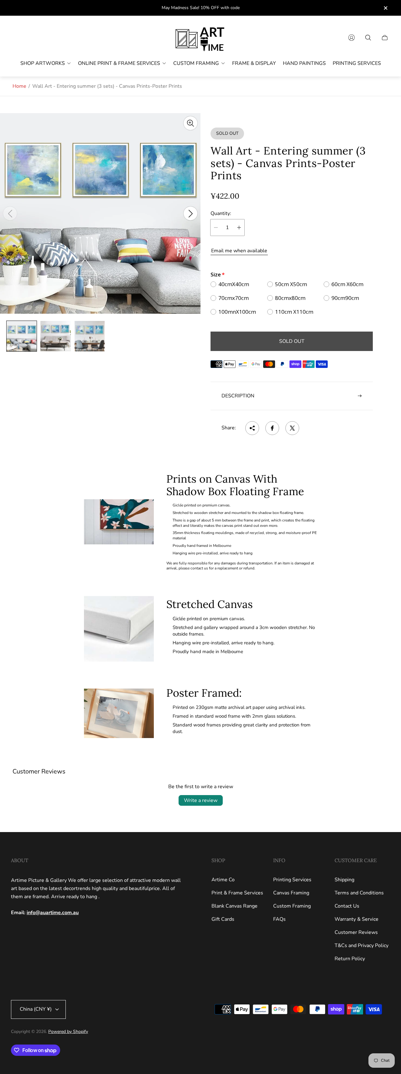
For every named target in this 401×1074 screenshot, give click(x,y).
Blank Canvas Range (234, 906)
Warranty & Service (356, 919)
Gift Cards (222, 919)
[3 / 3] (89, 336)
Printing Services (292, 879)
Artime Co (223, 879)
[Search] (368, 38)
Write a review (200, 800)
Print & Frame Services (237, 892)
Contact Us (347, 906)
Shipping (344, 879)
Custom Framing (292, 906)
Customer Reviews (356, 932)
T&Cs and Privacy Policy (361, 945)
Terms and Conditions (359, 892)
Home (19, 86)
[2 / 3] (55, 336)
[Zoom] (190, 123)
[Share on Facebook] (272, 428)
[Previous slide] (10, 213)
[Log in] (351, 38)
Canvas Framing (291, 892)
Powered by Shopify (68, 1032)
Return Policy (350, 958)
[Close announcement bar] (385, 8)
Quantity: (221, 213)
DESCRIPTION (237, 395)
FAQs (279, 919)
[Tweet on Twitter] (292, 428)
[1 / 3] (21, 336)
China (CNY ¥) (36, 1009)
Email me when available (239, 250)
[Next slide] (190, 213)
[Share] (252, 428)
